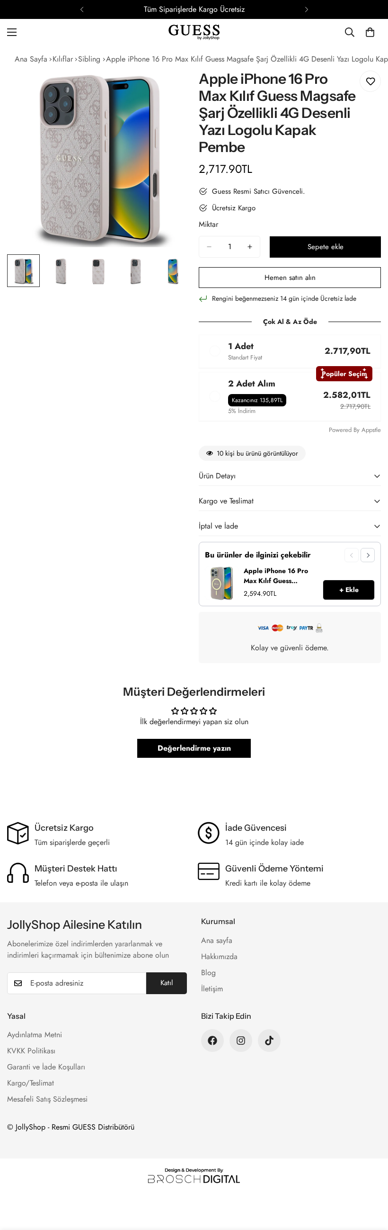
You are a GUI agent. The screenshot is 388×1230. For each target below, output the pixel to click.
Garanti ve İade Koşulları (46, 1066)
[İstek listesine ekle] (370, 81)
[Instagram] (240, 1040)
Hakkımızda (219, 956)
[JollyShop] (194, 32)
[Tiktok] (269, 1040)
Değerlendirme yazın (194, 748)
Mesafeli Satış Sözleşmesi (47, 1099)
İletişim (212, 988)
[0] (370, 32)
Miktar (208, 224)
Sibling (89, 59)
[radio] (289, 351)
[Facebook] (212, 1040)
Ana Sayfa (31, 59)
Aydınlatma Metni (34, 1034)
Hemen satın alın (290, 277)
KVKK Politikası (31, 1050)
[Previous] (81, 9)
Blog (208, 972)
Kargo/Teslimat (30, 1082)
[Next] (306, 9)
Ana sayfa (216, 940)
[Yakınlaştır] (169, 85)
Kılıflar (63, 59)
